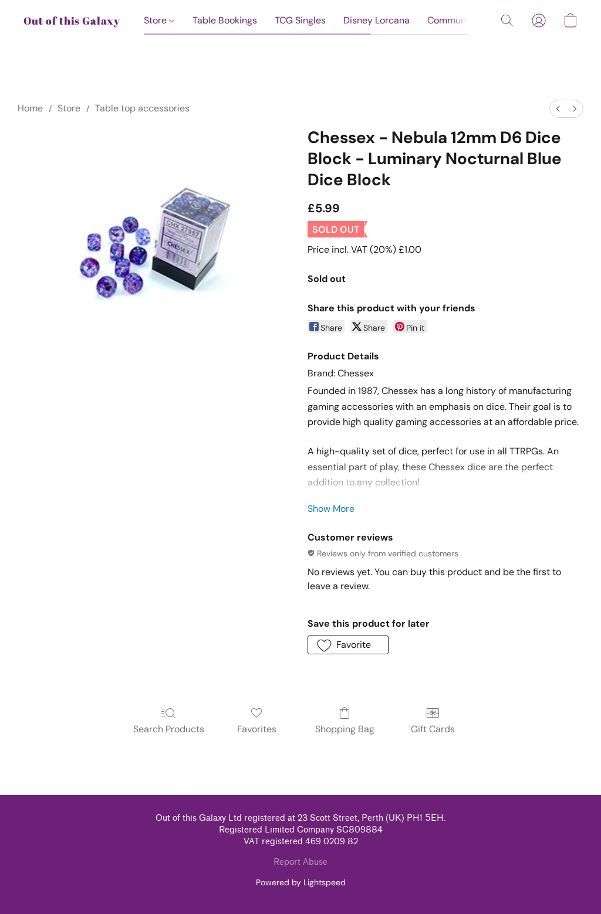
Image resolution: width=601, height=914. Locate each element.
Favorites (256, 729)
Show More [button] (331, 508)
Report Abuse (300, 862)
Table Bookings (225, 20)
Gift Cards (433, 729)
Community (452, 20)
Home (30, 108)
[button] (71, 20)
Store (156, 20)
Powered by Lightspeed (301, 882)
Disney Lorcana (376, 20)
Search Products (168, 729)
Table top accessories (142, 108)
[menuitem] (558, 108)
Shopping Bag (344, 729)
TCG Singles (300, 20)
